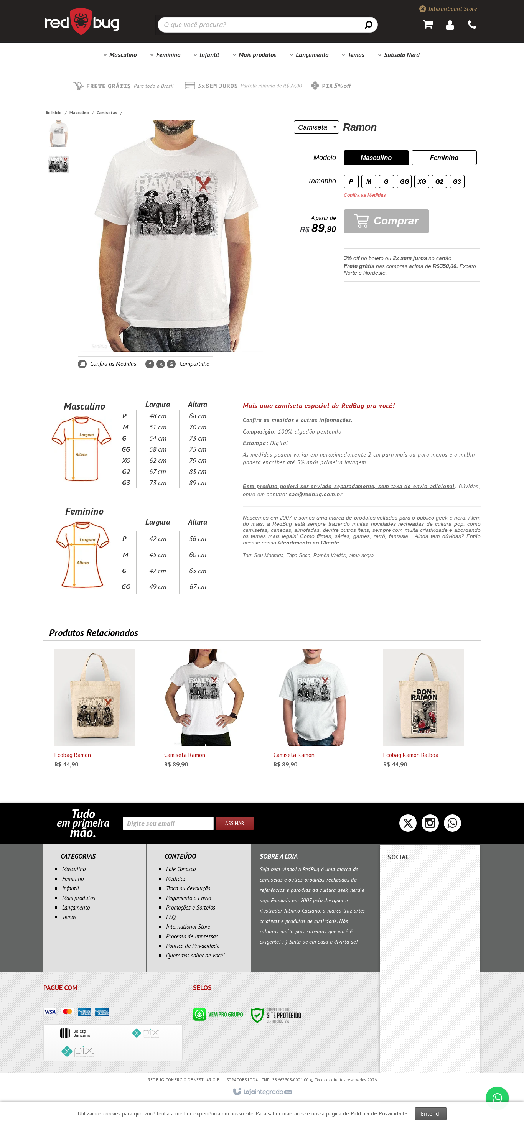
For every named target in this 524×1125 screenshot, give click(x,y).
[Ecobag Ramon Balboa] (423, 710)
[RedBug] (81, 21)
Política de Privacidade (192, 945)
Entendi (431, 1113)
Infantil (70, 888)
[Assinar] (235, 823)
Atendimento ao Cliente (308, 542)
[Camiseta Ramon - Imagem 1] (58, 133)
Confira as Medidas (112, 363)
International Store (452, 8)
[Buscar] (369, 24)
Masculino (79, 112)
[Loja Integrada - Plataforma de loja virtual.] (262, 1092)
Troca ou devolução (188, 888)
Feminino (73, 878)
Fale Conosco (181, 869)
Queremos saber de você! (195, 955)
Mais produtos (78, 897)
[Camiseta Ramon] (204, 710)
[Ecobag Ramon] (94, 710)
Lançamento (76, 907)
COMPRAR (101, 761)
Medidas (176, 878)
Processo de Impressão (192, 936)
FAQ (171, 917)
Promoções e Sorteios (190, 907)
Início (56, 112)
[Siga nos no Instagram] (430, 825)
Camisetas (107, 112)
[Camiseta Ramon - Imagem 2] (58, 164)
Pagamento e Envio (188, 897)
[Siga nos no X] (408, 825)
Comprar (395, 221)
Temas (69, 917)
